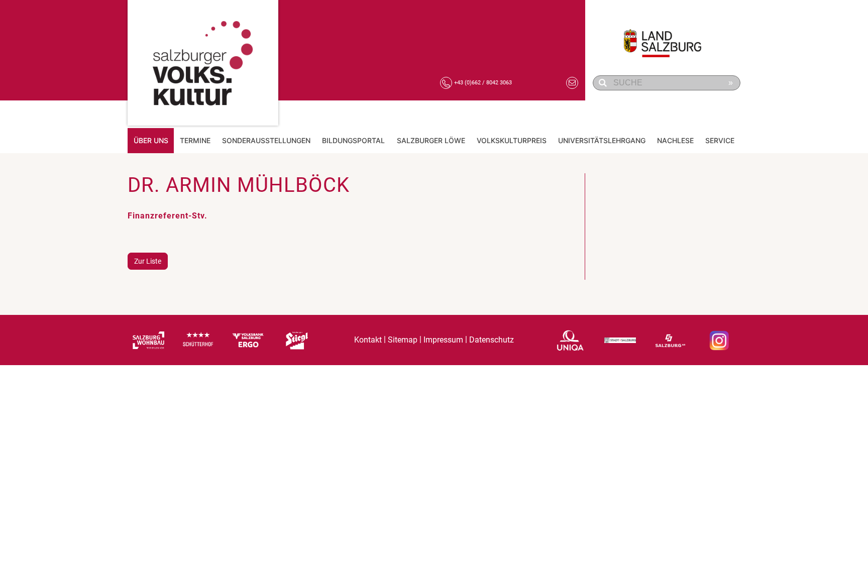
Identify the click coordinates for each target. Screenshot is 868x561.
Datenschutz (491, 340)
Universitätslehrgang (601, 140)
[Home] (203, 63)
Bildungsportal (353, 140)
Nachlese (675, 140)
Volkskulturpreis (512, 140)
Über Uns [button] (151, 140)
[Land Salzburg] (668, 37)
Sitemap (402, 340)
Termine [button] (195, 140)
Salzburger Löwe (431, 140)
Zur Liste (147, 261)
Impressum (443, 340)
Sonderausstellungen (266, 140)
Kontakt (368, 340)
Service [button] (719, 140)
